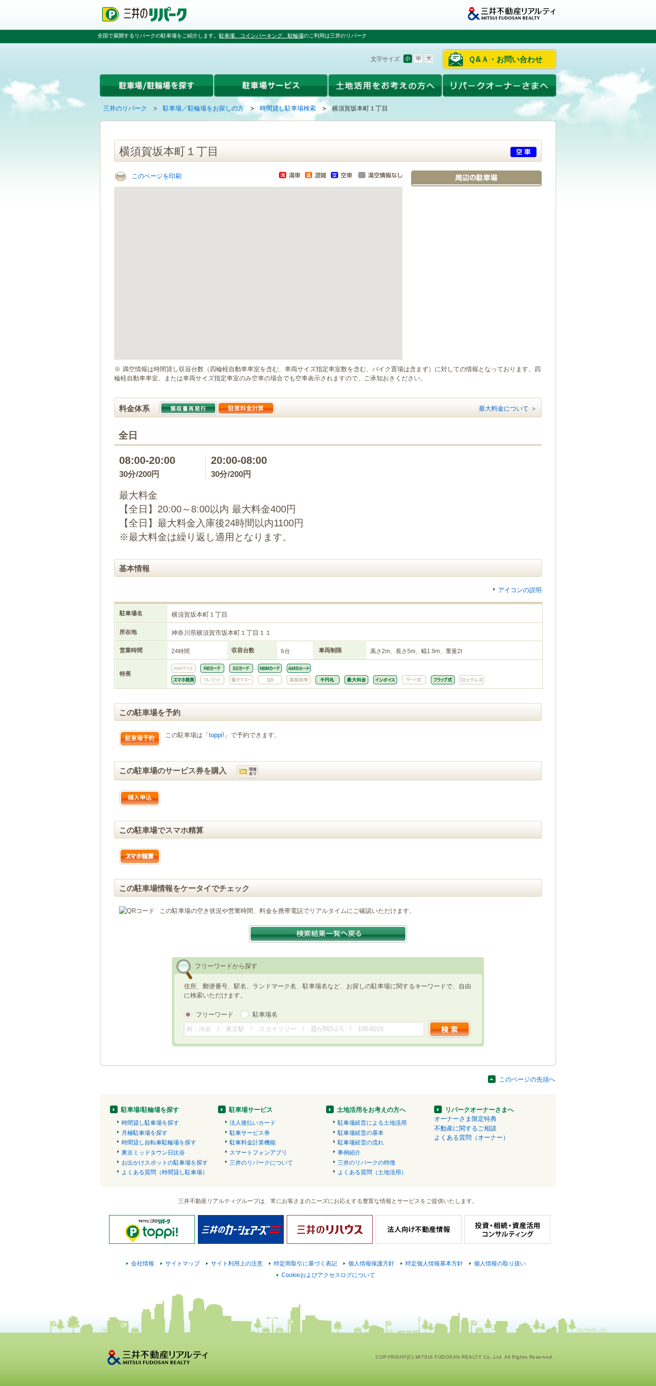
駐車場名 (265, 1014)
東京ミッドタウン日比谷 (153, 1152)
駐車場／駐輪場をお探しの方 (203, 108)
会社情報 (142, 1263)
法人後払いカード (253, 1122)
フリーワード (214, 1014)
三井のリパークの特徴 (366, 1162)
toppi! (216, 735)
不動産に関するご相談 (465, 1128)
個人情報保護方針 (371, 1263)
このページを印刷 (157, 176)
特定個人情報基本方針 (434, 1263)
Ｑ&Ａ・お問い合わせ (505, 59)
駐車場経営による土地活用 (372, 1122)
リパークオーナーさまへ (479, 1109)
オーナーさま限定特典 (465, 1118)
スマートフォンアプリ (258, 1152)
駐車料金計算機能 (253, 1142)
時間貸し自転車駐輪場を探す (158, 1142)
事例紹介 (349, 1152)
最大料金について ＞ (508, 408)
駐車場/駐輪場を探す (150, 1109)
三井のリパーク (125, 108)
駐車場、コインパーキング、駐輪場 (261, 35)
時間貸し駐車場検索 (288, 108)
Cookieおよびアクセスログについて (328, 1275)
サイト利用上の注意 (237, 1263)
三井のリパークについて (261, 1162)
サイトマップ (182, 1263)
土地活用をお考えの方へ (371, 1109)
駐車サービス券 (250, 1133)
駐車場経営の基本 (361, 1133)
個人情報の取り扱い (500, 1263)
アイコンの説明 (520, 590)
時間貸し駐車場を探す (150, 1122)
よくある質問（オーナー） (471, 1137)
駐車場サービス (251, 1109)
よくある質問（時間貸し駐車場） (164, 1172)
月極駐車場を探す (144, 1133)
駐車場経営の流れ (361, 1142)
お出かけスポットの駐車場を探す (164, 1162)
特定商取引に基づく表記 (305, 1263)
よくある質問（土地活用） (372, 1172)
